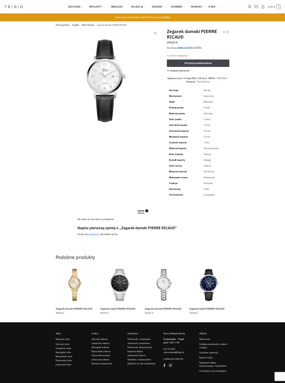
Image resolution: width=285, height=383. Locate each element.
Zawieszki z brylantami (139, 343)
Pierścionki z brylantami (139, 339)
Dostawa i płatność (208, 352)
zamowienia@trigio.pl (173, 352)
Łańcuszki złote (63, 364)
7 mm (206, 142)
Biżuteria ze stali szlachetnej (141, 363)
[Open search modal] (251, 6)
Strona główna (62, 25)
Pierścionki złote (64, 360)
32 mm (207, 131)
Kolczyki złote (62, 344)
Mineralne (208, 102)
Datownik (208, 183)
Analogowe (209, 177)
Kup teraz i (184, 47)
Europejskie (209, 194)
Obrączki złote (63, 339)
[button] (155, 33)
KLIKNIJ (166, 17)
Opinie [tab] (140, 210)
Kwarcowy (209, 96)
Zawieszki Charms (137, 355)
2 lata (206, 189)
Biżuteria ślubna (135, 351)
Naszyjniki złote (63, 352)
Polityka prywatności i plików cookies (213, 346)
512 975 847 (169, 349)
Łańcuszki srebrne (100, 359)
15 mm (207, 125)
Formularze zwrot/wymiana (212, 371)
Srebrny (207, 154)
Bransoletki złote (64, 356)
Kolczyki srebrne (100, 339)
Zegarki (75, 25)
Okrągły (207, 160)
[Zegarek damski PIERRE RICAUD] (76, 285)
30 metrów (209, 171)
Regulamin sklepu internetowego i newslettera (213, 364)
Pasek (207, 107)
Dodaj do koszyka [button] (75, 319)
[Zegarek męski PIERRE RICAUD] (120, 285)
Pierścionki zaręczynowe (140, 347)
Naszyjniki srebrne (100, 347)
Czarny (207, 119)
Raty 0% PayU (206, 357)
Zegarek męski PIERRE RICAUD (117, 308)
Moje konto (204, 339)
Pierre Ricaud (88, 25)
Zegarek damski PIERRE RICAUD (74, 308)
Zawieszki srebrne (100, 343)
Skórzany (208, 113)
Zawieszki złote (63, 348)
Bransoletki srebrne (101, 351)
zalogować (93, 234)
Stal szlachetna (211, 148)
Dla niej (207, 90)
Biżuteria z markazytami (139, 359)
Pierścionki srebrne (101, 355)
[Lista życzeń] (91, 269)
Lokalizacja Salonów (173, 359)
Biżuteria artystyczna (102, 363)
